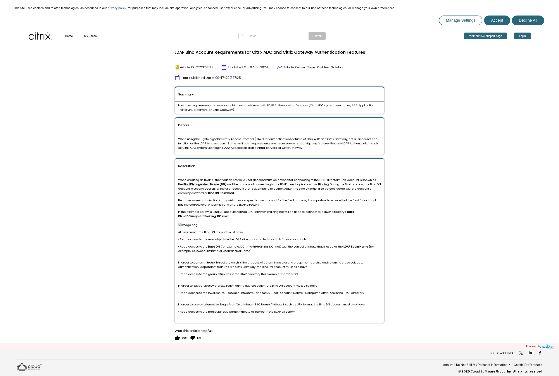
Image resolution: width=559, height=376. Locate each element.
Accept (497, 20)
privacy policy (117, 8)
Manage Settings (460, 20)
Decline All (528, 20)
